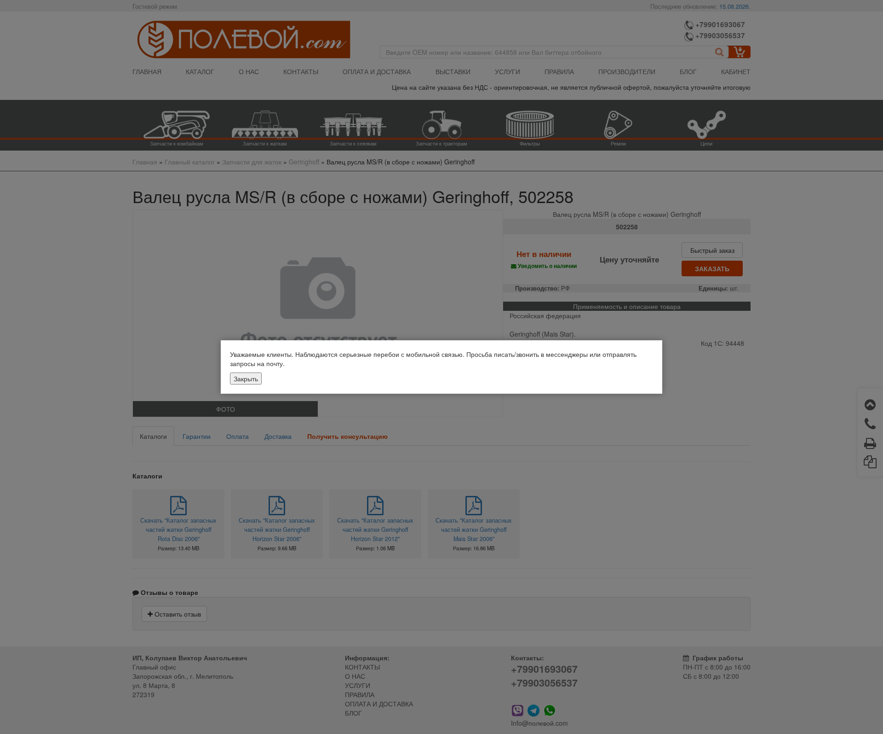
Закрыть (246, 378)
